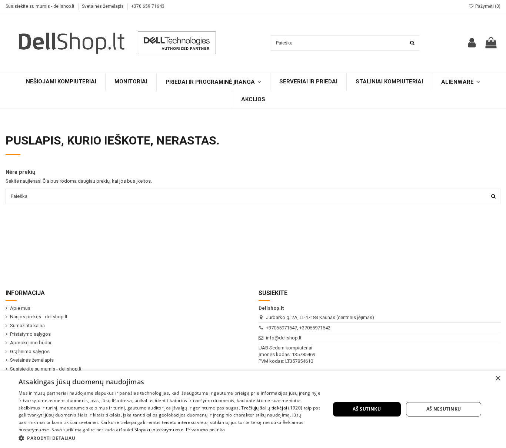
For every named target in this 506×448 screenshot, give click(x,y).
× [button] (497, 378)
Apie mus (20, 308)
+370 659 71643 (147, 6)
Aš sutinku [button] (367, 409)
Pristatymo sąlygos (30, 334)
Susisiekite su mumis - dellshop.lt (41, 6)
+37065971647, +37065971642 (298, 328)
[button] (170, 438)
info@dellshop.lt (284, 338)
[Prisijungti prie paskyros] (472, 43)
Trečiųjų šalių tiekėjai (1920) (271, 408)
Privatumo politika (205, 430)
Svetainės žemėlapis (103, 6)
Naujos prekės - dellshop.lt (38, 316)
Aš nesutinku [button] (443, 409)
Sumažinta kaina (27, 325)
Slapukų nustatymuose (158, 430)
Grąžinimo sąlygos (30, 351)
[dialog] (253, 409)
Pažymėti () (487, 6)
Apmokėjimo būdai (30, 342)
